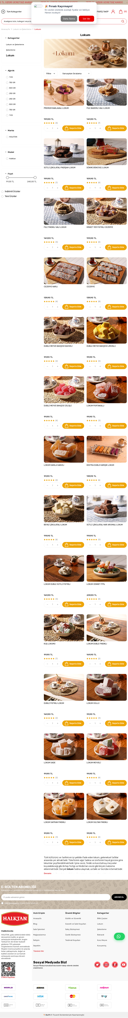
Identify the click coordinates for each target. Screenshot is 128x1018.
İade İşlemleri (39, 929)
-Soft (47, 1015)
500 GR (12, 88)
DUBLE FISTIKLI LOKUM (54, 703)
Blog (35, 924)
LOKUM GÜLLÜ (93, 703)
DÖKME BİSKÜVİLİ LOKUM (98, 168)
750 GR (12, 82)
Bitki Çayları (102, 918)
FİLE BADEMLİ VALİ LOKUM (98, 108)
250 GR (12, 93)
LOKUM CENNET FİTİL (96, 584)
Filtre (48, 73)
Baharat (100, 935)
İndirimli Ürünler (12, 191)
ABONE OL (119, 897)
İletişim (36, 940)
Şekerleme (10, 50)
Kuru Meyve (102, 940)
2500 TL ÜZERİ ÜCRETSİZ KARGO (104, 2)
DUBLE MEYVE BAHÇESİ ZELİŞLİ (58, 406)
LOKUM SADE (49, 763)
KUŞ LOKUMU (49, 644)
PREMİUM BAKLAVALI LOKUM (56, 108)
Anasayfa (5, 29)
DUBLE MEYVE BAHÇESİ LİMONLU (101, 346)
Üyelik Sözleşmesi (73, 935)
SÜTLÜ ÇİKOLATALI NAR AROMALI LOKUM (105, 525)
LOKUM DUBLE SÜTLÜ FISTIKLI (57, 584)
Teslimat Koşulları (72, 940)
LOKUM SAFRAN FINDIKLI (55, 822)
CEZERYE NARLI (51, 287)
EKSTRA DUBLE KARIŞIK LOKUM (100, 465)
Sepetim (36, 946)
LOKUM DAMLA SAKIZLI (54, 465)
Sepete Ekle (75, 128)
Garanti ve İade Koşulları (75, 924)
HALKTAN (13, 137)
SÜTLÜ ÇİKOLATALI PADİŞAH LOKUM (59, 168)
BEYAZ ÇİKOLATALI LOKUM (55, 525)
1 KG (11, 77)
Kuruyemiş (101, 946)
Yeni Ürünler (10, 196)
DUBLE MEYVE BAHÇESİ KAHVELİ (58, 346)
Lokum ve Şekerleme (22, 29)
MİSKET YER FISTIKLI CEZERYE (100, 227)
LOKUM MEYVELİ (94, 763)
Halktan (12, 158)
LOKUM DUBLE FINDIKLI (97, 644)
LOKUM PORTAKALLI (95, 406)
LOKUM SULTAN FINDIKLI (97, 822)
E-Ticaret (55, 1015)
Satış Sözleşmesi (72, 929)
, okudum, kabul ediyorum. (21, 903)
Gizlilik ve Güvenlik (73, 918)
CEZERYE (91, 287)
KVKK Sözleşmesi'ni (12, 903)
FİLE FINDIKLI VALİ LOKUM (55, 227)
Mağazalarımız (39, 935)
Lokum (10, 55)
